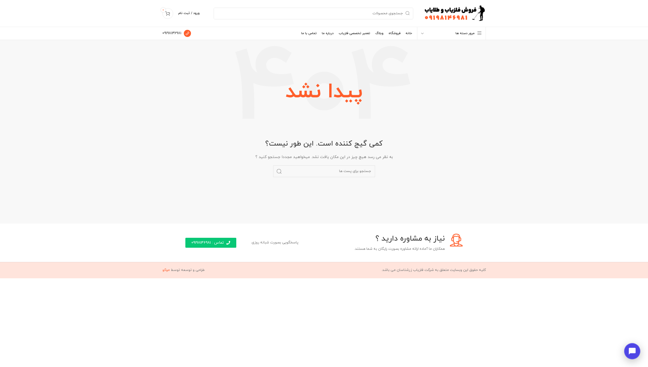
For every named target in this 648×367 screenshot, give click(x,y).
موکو (166, 270)
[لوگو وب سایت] (454, 13)
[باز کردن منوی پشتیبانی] (632, 351)
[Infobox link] (176, 33)
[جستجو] (279, 171)
